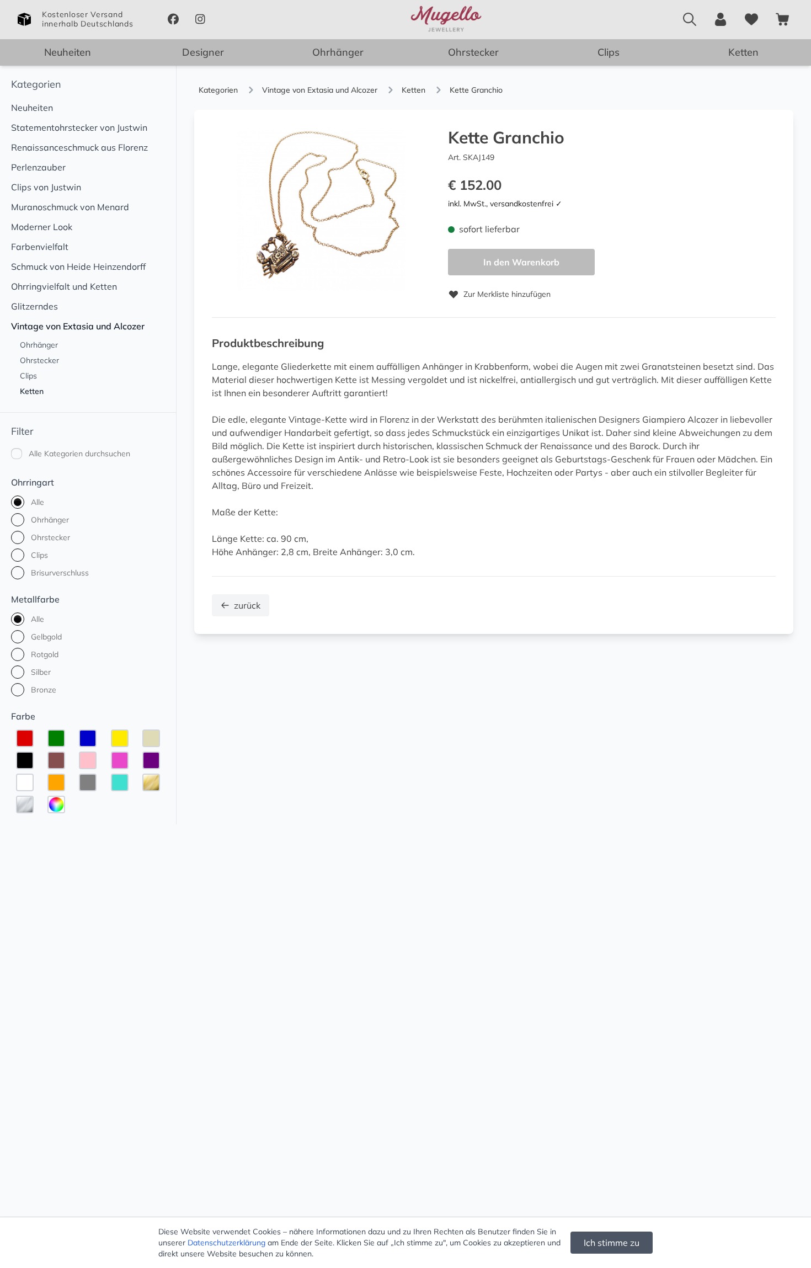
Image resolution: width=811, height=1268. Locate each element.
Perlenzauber (38, 167)
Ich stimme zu (611, 1242)
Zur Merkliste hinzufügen (507, 294)
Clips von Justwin (46, 187)
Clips (608, 52)
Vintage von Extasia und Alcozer (78, 326)
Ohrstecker (473, 52)
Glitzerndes (34, 306)
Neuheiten (67, 52)
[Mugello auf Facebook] (173, 19)
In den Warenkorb (521, 262)
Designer (203, 52)
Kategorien (36, 84)
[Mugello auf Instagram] (200, 19)
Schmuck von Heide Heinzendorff (78, 266)
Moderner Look (41, 226)
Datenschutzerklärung (226, 1243)
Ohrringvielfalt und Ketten (64, 286)
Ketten (743, 52)
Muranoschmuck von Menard (70, 206)
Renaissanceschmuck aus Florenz (79, 147)
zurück (247, 605)
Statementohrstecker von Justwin (79, 127)
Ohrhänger (338, 52)
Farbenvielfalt (39, 246)
